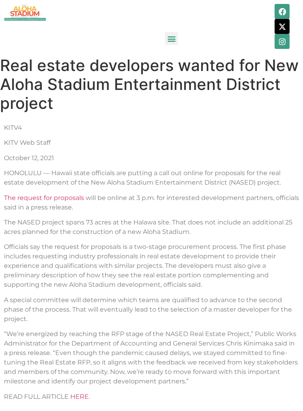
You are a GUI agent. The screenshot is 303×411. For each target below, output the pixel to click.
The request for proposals (44, 198)
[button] (171, 38)
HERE (79, 396)
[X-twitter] (282, 26)
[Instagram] (282, 41)
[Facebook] (282, 11)
